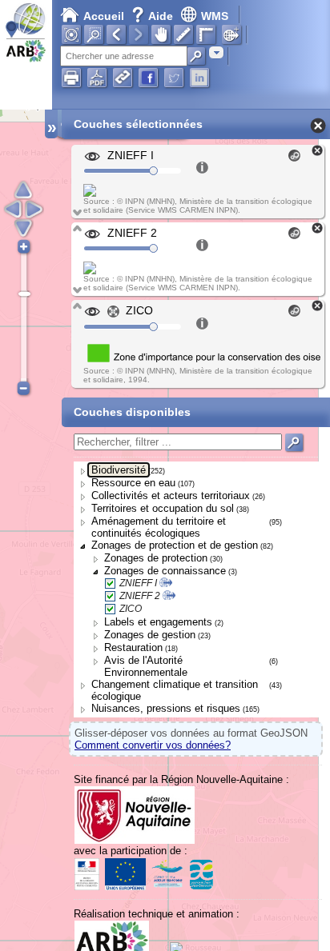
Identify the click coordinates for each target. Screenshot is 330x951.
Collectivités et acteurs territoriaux (170, 495)
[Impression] (71, 77)
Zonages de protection (155, 558)
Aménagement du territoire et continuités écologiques (158, 527)
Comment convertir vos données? (152, 745)
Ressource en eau (133, 483)
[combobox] (216, 52)
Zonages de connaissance (165, 571)
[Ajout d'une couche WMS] (231, 34)
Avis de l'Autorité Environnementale (145, 666)
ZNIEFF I (138, 583)
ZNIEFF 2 (139, 595)
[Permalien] (122, 77)
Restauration (133, 647)
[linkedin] (199, 77)
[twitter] (173, 77)
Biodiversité (118, 470)
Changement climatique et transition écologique (174, 690)
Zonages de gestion (149, 635)
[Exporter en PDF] (97, 77)
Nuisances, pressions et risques (165, 708)
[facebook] (148, 77)
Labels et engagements (158, 622)
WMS (214, 16)
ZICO (130, 608)
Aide (153, 16)
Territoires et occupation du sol (162, 508)
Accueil (103, 16)
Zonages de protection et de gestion (174, 545)
